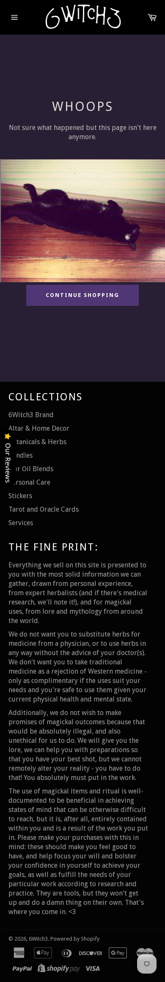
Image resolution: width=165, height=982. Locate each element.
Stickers (20, 496)
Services (20, 523)
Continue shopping (82, 295)
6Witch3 (38, 939)
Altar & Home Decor (38, 428)
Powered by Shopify (74, 939)
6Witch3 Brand (31, 415)
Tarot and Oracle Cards (43, 509)
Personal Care (29, 482)
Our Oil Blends (30, 469)
